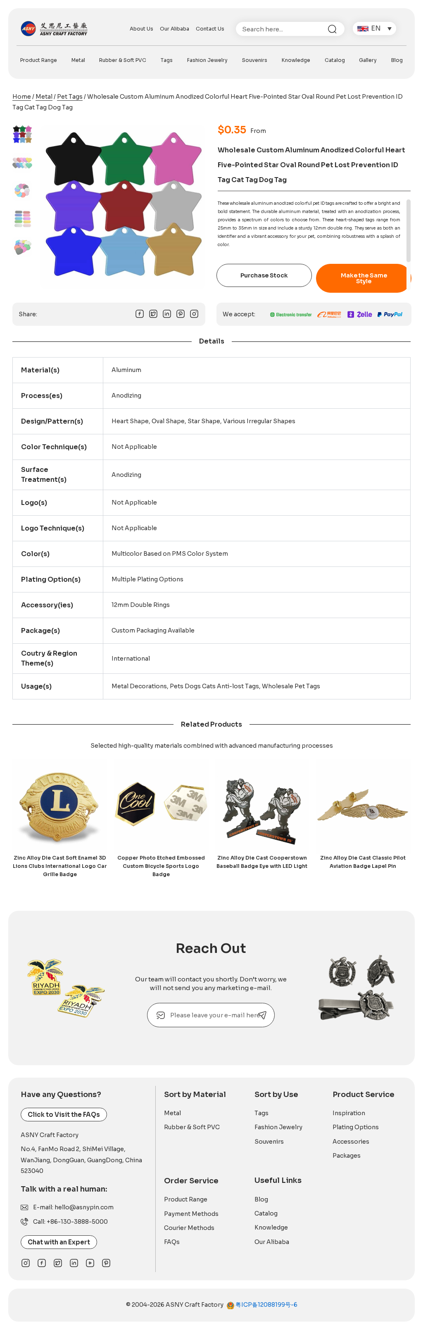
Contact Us (210, 29)
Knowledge (296, 60)
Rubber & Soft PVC (122, 60)
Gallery (368, 60)
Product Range (38, 60)
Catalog (335, 60)
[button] (374, 29)
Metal (78, 60)
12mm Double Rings (141, 605)
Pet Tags (70, 96)
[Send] (262, 1015)
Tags (167, 60)
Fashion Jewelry (207, 60)
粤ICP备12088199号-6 (265, 1304)
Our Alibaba (174, 29)
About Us (141, 29)
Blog (397, 60)
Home (21, 96)
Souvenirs (254, 60)
